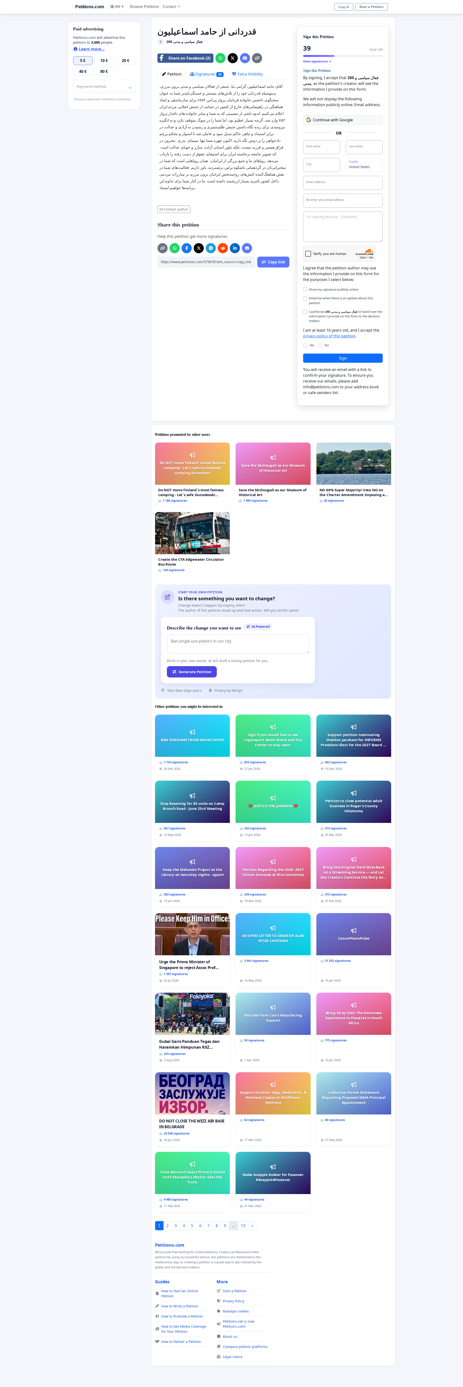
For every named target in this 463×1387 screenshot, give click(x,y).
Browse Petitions (144, 7)
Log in (344, 7)
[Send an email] (245, 58)
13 (243, 1225)
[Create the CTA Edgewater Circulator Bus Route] (192, 544)
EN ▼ (119, 6)
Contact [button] (170, 7)
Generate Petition (195, 671)
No (327, 345)
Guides (162, 1282)
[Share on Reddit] (223, 248)
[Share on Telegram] (211, 248)
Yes (312, 345)
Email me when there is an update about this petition (341, 300)
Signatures (208, 74)
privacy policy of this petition (329, 336)
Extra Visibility (250, 74)
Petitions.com (89, 6)
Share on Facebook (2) (189, 58)
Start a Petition (371, 7)
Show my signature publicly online (333, 289)
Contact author (176, 209)
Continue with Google (333, 120)
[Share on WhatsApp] (220, 58)
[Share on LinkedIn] (235, 248)
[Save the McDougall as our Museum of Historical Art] (273, 474)
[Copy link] (257, 58)
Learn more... (91, 49)
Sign (343, 358)
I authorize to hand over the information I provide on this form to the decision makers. (345, 316)
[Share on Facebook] (187, 248)
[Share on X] (233, 58)
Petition (174, 74)
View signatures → (317, 61)
